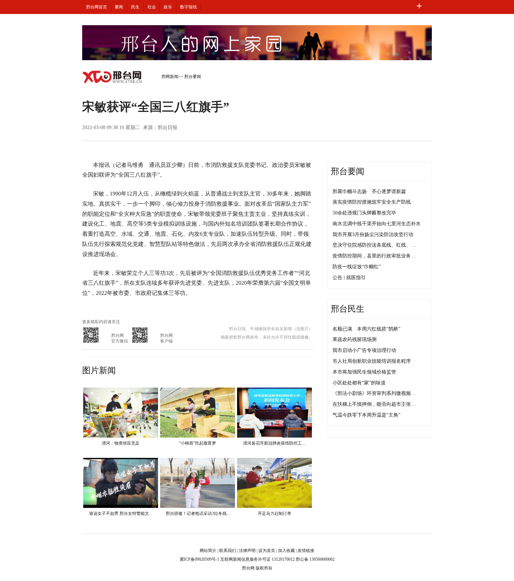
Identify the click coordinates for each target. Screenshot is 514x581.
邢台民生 (347, 308)
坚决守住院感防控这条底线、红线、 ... (374, 245)
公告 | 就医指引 (349, 277)
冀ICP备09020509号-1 (199, 559)
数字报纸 (188, 7)
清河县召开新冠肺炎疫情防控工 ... (274, 443)
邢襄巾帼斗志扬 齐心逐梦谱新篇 (369, 191)
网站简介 (208, 550)
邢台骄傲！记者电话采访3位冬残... (198, 513)
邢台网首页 (96, 7)
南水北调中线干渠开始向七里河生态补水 (377, 223)
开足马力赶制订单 (274, 513)
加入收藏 (286, 550)
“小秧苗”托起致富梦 (197, 443)
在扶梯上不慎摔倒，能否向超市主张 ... (374, 404)
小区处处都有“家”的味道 (359, 382)
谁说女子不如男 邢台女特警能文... (120, 513)
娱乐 (168, 7)
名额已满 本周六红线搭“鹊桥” (366, 329)
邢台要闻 (192, 76)
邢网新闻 (170, 76)
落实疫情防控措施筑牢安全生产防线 (372, 202)
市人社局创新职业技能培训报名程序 (372, 361)
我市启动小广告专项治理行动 (364, 350)
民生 (135, 7)
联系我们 (227, 550)
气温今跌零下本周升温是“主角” (366, 415)
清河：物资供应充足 (121, 443)
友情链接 (306, 550)
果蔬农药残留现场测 (355, 339)
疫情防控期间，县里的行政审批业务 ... (374, 255)
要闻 (119, 7)
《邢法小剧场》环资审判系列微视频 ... (374, 393)
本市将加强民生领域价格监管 (364, 372)
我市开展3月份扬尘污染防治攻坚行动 (373, 234)
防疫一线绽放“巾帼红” (357, 266)
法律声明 (247, 550)
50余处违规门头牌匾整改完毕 (364, 212)
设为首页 (266, 550)
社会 (152, 7)
